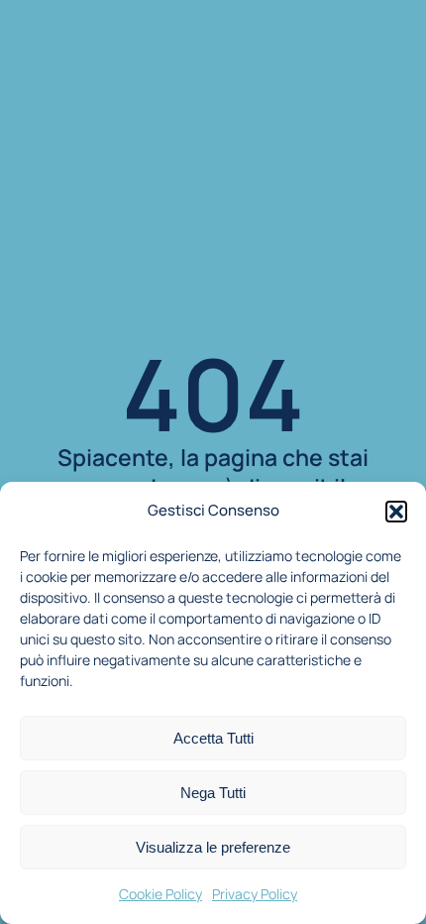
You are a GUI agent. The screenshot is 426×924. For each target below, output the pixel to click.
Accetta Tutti (213, 738)
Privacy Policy (254, 893)
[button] (396, 511)
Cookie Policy (160, 893)
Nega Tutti (213, 792)
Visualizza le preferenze (213, 847)
